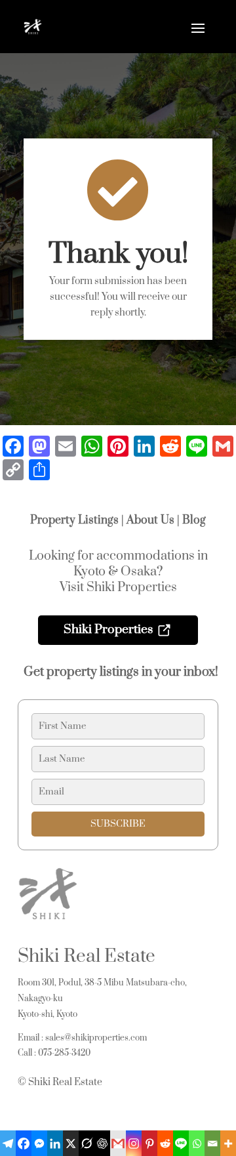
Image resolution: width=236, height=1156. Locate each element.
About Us (150, 520)
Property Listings (74, 520)
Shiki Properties (108, 629)
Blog (194, 520)
